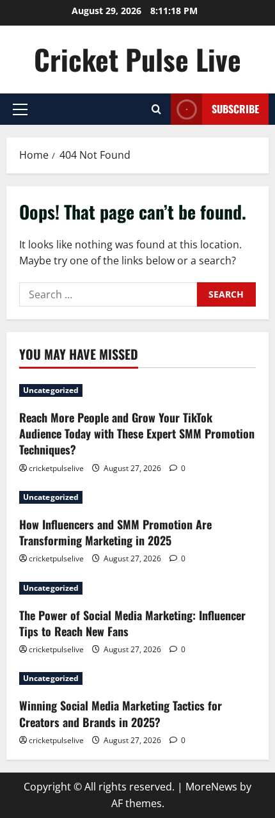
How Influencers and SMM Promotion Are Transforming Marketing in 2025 (115, 532)
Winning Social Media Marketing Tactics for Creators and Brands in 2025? (120, 713)
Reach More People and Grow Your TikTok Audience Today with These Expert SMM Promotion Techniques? (137, 433)
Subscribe (235, 108)
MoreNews (211, 787)
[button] (20, 109)
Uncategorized (51, 390)
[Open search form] (156, 109)
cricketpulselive (56, 468)
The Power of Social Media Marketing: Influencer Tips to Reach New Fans (132, 623)
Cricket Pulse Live (137, 59)
